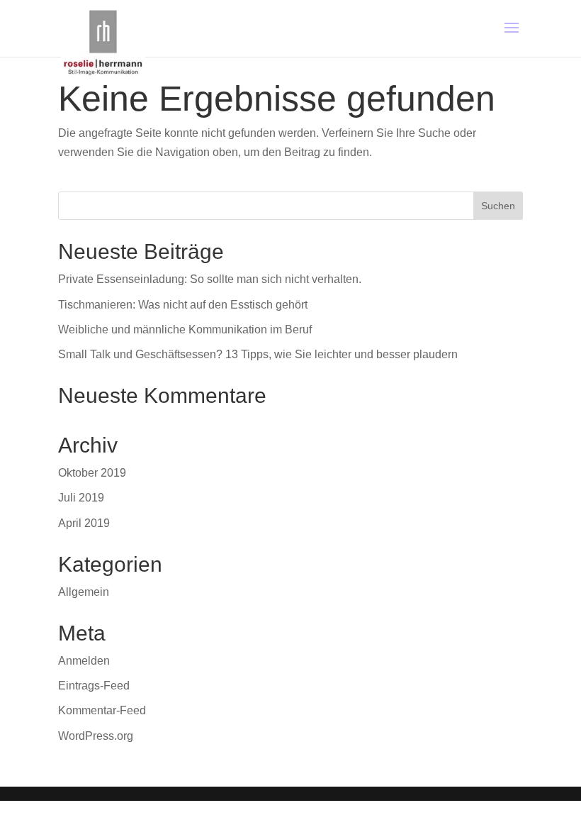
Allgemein (83, 592)
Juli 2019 (81, 498)
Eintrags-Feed (94, 686)
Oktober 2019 (92, 473)
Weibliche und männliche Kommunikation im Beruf (185, 329)
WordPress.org (95, 736)
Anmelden (84, 661)
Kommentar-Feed (102, 710)
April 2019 (84, 523)
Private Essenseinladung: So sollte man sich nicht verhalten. (209, 279)
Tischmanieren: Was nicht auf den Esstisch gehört (183, 305)
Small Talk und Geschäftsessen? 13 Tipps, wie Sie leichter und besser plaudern (258, 354)
